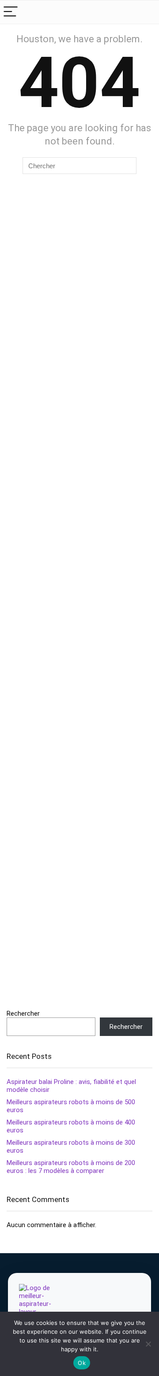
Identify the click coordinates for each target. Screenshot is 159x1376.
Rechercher (23, 1013)
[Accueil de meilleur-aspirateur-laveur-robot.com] (43, 1306)
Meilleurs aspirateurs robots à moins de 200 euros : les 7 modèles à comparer (71, 1167)
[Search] (145, 12)
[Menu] (10, 12)
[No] (148, 1343)
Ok (82, 1362)
